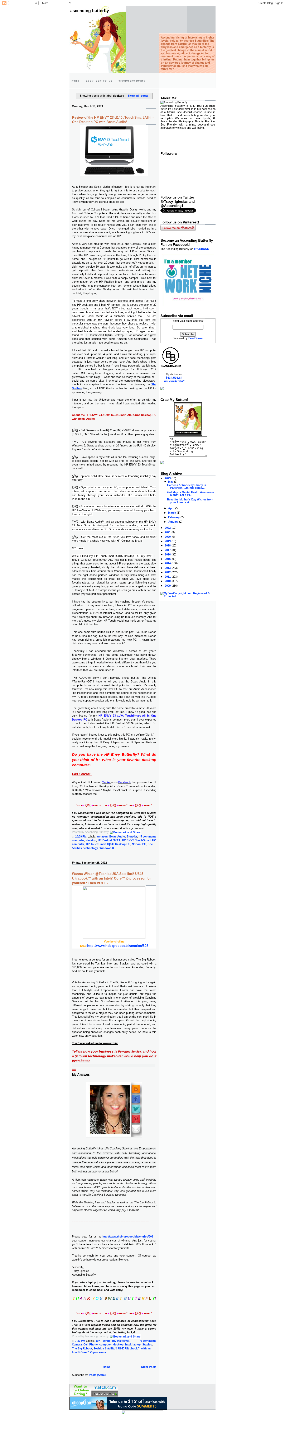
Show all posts (138, 95)
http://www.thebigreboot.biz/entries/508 (117, 946)
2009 (168, 585)
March (172, 512)
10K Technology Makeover (112, 1340)
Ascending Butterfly (89, 10)
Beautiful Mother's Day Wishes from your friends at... (190, 501)
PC (144, 844)
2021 (168, 532)
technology (90, 848)
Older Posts (148, 1366)
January (173, 521)
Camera (77, 1344)
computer (78, 840)
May (171, 481)
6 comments (148, 1340)
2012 (168, 572)
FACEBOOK (201, 248)
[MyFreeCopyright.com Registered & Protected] (188, 596)
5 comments (148, 836)
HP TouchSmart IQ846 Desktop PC (108, 844)
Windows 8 (107, 848)
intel (128, 1344)
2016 (168, 554)
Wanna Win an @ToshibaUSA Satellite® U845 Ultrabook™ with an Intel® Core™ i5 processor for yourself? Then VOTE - (111, 878)
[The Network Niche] (188, 305)
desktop (91, 840)
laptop (136, 1344)
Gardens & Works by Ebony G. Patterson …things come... (187, 486)
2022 (168, 527)
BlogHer (132, 836)
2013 (168, 567)
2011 (168, 576)
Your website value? (174, 381)
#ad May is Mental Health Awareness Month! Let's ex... (190, 493)
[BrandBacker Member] (170, 366)
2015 (168, 558)
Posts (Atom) (97, 1374)
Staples (147, 1344)
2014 (168, 563)
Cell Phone (90, 1344)
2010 (168, 581)
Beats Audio (117, 836)
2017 (168, 550)
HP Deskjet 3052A (109, 840)
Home (106, 1366)
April (171, 508)
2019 (168, 541)
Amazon (102, 836)
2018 (168, 545)
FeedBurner (195, 338)
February (174, 517)
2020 (168, 536)
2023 (168, 478)
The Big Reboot (82, 1348)
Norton (136, 844)
